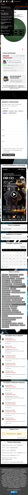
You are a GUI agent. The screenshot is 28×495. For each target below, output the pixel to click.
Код (16, 111)
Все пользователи (22, 438)
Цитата (21, 111)
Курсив (11, 111)
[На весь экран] (24, 219)
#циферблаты (6, 321)
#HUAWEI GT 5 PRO (17, 282)
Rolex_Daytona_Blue (7, 459)
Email (3, 136)
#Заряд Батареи (16, 300)
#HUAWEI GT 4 (6, 282)
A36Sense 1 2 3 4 (21, 453)
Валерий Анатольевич (7, 57)
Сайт (3, 141)
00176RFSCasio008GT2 (10, 363)
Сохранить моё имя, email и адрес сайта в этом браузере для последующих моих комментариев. (13, 150)
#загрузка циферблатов (8, 319)
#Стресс (15, 310)
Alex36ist (5, 325)
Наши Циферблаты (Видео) (6, 22)
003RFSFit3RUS (14, 448)
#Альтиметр (6, 292)
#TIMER (13, 289)
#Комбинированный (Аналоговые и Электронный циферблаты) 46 (13, 304)
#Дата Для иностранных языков (10, 296)
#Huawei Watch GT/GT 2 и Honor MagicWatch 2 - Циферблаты (14, 86)
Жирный (5, 111)
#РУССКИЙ (13, 306)
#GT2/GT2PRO (13, 275)
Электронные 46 (19, 16)
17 (24, 258)
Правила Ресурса (5, 31)
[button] (14, 194)
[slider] (13, 219)
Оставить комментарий (14, 15)
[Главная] (4, 1)
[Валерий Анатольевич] (5, 62)
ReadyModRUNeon (9, 338)
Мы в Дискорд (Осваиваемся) (4, 13)
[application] (14, 194)
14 (14, 258)
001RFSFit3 (20, 445)
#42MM (5, 275)
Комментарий (5, 108)
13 (10, 258)
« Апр (3, 267)
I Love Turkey (15, 88)
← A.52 (14, 96)
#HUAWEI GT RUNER (7, 284)
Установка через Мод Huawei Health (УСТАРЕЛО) (6, 27)
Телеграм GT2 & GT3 (6, 17)
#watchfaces (6, 290)
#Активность (16, 290)
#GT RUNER (5, 276)
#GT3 (21, 275)
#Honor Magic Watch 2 (13, 85)
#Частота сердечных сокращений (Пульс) (12, 314)
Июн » (7, 267)
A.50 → (14, 93)
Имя (3, 130)
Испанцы (5, 327)
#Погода (5, 306)
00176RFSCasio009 (9, 371)
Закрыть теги (12, 113)
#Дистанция (6, 300)
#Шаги (4, 316)
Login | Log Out (5, 33)
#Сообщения (6, 310)
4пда (20, 323)
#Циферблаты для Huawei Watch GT (10, 87)
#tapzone (5, 289)
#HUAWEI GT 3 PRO (16, 280)
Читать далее (22, 341)
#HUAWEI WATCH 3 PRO (19, 284)
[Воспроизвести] (4, 219)
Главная (3, 4)
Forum (2, 10)
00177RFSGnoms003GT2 (10, 355)
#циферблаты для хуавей (9, 323)
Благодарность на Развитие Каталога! (6, 7)
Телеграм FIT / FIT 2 (6, 19)
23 (20, 261)
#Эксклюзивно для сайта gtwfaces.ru (12, 318)
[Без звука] (21, 219)
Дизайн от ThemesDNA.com (14, 490)
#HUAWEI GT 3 (6, 280)
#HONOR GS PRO (14, 276)
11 (3, 258)
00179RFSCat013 (8, 346)
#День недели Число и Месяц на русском (12, 298)
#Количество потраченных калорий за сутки (13, 302)
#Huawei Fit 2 (20, 278)
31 (24, 264)
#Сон (14, 308)
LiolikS (22, 325)
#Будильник (6, 294)
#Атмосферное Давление (18, 292)
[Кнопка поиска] (26, 4)
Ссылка (5, 113)
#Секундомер (6, 308)
